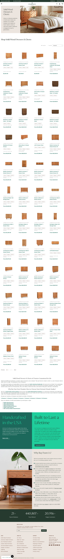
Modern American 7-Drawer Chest (23, 172)
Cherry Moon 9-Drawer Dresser (39, 92)
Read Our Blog (20, 549)
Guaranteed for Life (40, 445)
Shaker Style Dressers (9, 407)
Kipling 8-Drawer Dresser (38, 357)
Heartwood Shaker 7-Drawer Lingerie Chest (8, 330)
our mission (45, 504)
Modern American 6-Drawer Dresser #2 (54, 172)
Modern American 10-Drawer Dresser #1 (23, 277)
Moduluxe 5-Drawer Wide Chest (23, 120)
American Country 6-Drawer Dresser (39, 64)
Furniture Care (36, 539)
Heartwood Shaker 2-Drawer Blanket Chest (23, 304)
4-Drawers (9, 398)
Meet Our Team (20, 539)
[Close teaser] (12, 556)
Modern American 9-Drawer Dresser (38, 172)
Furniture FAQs (36, 537)
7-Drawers (26, 398)
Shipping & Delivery (37, 543)
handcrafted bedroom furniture (35, 391)
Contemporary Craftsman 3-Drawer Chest (7, 93)
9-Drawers (38, 398)
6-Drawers (21, 398)
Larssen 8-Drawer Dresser (7, 277)
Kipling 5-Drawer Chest (8, 356)
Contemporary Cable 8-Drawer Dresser (8, 251)
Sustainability (20, 541)
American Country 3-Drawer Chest (8, 64)
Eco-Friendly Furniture (6, 541)
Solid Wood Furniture (6, 537)
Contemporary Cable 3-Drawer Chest (39, 251)
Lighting (3, 549)
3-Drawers (3, 398)
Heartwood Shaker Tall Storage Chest (8, 198)
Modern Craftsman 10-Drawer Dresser (24, 330)
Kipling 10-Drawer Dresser (54, 357)
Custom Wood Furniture (6, 543)
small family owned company (12, 391)
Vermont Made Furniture (7, 545)
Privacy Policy (36, 551)
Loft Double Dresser (54, 250)
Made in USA (5, 438)
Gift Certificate (4, 551)
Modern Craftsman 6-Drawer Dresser (39, 198)
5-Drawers (15, 398)
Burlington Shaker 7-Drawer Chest (39, 225)
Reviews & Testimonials (22, 547)
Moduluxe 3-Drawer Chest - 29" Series (54, 92)
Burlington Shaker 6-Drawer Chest (23, 225)
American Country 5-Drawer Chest (23, 64)
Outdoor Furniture (5, 547)
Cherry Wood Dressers (9, 403)
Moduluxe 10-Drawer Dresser (7, 146)
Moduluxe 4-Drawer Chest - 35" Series (7, 120)
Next (15, 369)
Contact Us (19, 553)
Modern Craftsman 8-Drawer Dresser (23, 198)
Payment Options (37, 545)
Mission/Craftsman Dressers (10, 406)
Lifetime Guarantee (37, 547)
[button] (1, 4)
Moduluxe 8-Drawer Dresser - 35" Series (54, 120)
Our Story (19, 537)
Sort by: (50, 45)
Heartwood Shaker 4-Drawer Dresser (8, 304)
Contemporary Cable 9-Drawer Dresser (55, 198)
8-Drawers (32, 398)
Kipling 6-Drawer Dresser (22, 357)
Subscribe (44, 530)
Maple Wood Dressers (9, 402)
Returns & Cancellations (38, 541)
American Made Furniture (7, 539)
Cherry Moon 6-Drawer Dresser (24, 146)
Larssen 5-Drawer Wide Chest (55, 330)
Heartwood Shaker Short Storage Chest (55, 304)
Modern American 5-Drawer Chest (54, 277)
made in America (49, 468)
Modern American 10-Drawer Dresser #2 (54, 146)
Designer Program (37, 549)
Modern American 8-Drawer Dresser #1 (38, 277)
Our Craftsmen (20, 543)
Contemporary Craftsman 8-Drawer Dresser (23, 93)
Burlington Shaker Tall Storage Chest (55, 225)
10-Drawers (44, 398)
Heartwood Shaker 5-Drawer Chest (39, 304)
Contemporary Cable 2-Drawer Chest (8, 225)
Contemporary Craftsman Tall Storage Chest (55, 65)
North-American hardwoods (36, 384)
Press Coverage (21, 551)
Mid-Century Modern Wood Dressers (12, 408)
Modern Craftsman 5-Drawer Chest (39, 330)
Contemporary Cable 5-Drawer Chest (24, 251)
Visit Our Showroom (21, 545)
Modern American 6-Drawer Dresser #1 (7, 172)
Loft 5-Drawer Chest (38, 145)
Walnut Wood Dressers (9, 405)
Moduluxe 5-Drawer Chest (38, 120)
